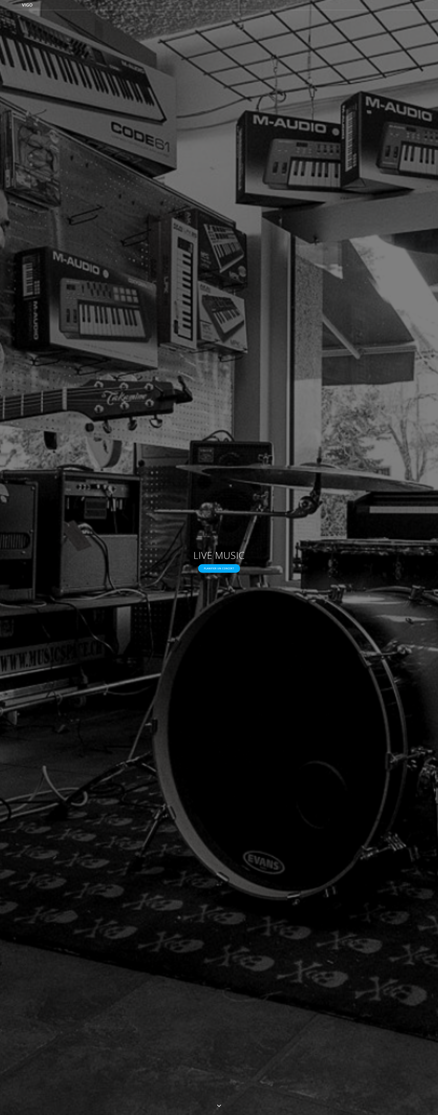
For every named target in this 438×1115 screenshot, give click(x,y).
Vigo (27, 5)
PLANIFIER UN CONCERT (219, 568)
